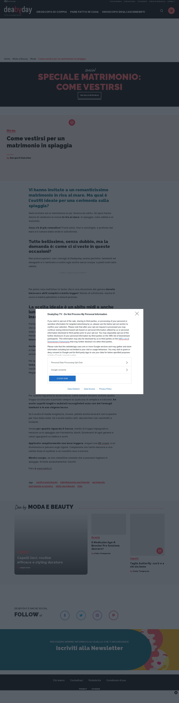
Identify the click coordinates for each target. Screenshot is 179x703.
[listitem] (89, 362)
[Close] (138, 314)
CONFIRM (62, 378)
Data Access (89, 389)
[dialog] (89, 351)
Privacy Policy (105, 389)
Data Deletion (74, 389)
